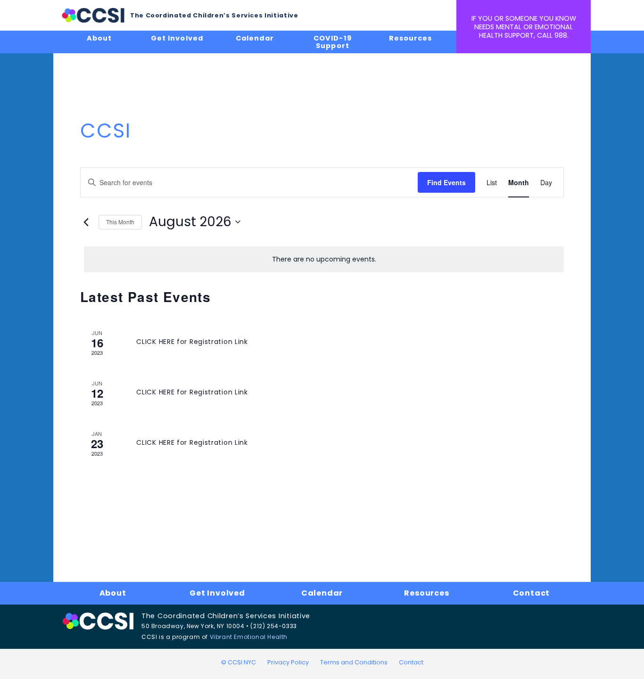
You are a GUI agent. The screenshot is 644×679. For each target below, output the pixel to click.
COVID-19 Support (332, 41)
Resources (410, 38)
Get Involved (177, 38)
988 (560, 35)
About (99, 38)
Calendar (254, 38)
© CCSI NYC (238, 662)
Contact (531, 593)
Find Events (446, 182)
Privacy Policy (288, 662)
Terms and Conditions (354, 662)
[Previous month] (85, 222)
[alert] (324, 259)
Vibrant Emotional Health (249, 637)
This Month (120, 222)
